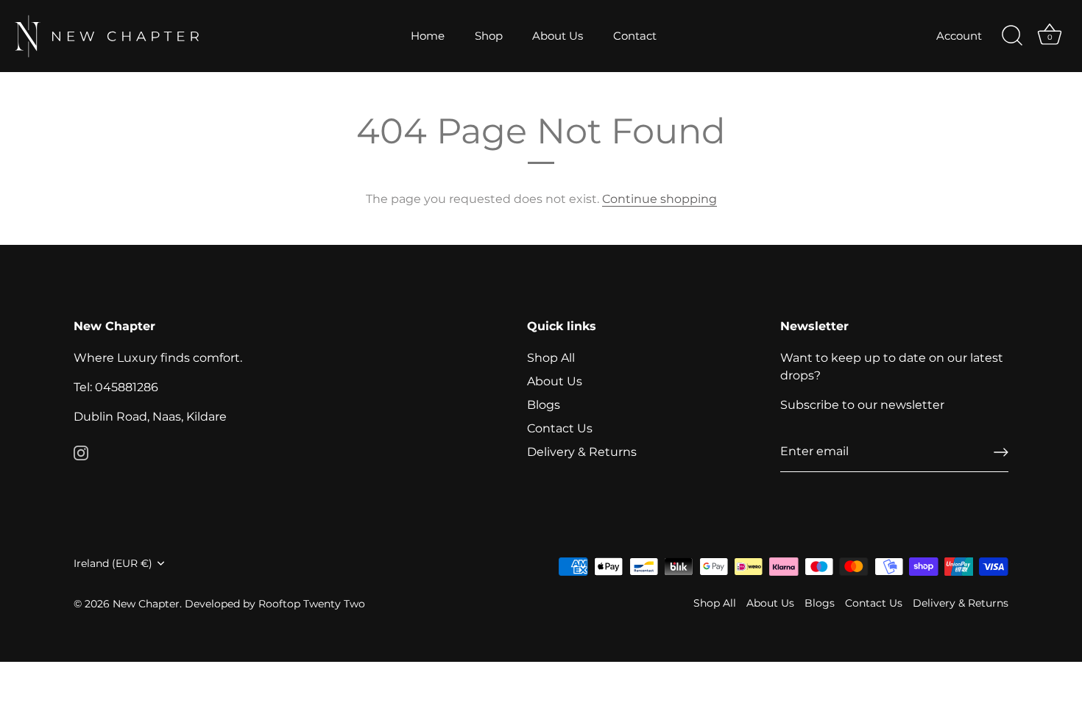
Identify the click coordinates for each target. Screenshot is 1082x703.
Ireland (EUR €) (113, 563)
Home (428, 36)
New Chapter (146, 604)
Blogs (543, 405)
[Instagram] (81, 452)
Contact (635, 36)
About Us (557, 36)
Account (959, 36)
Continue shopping (659, 199)
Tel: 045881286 (116, 387)
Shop (489, 36)
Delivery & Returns (582, 452)
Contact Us (560, 428)
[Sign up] (1001, 452)
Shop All (551, 358)
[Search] (1012, 36)
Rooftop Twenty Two (311, 604)
